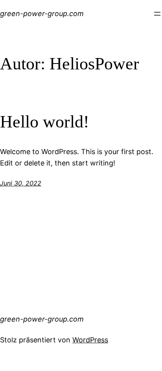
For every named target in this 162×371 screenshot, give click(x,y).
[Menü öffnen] (157, 13)
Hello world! (44, 121)
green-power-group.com (42, 13)
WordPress (90, 340)
